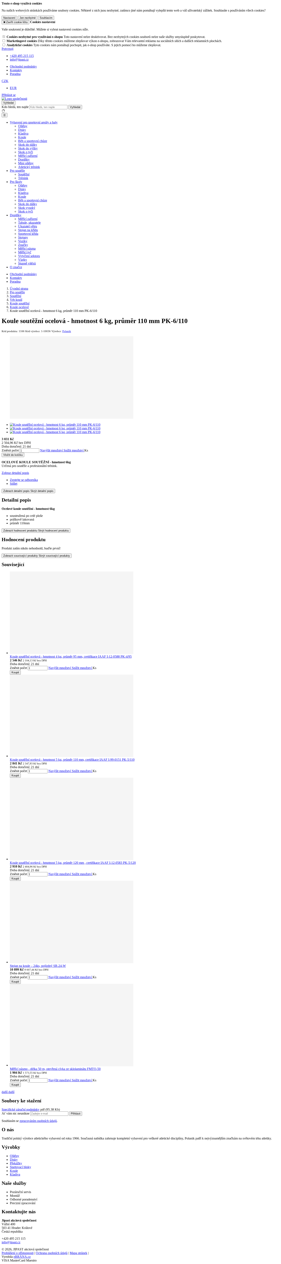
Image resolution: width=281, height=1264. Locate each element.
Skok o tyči (25, 152)
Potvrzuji (7, 49)
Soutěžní (23, 174)
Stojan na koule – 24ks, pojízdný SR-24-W (38, 966)
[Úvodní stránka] (14, 98)
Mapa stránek (78, 1253)
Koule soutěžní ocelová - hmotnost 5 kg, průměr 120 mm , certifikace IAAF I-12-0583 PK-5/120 (73, 862)
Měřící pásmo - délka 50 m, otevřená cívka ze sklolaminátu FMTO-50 (55, 1069)
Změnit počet (10, 450)
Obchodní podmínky (23, 66)
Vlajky (22, 259)
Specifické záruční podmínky (20, 1109)
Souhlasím (46, 17)
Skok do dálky (27, 144)
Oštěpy (22, 126)
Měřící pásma (27, 248)
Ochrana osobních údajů (51, 1253)
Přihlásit (75, 1113)
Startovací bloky (20, 1167)
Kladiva (23, 133)
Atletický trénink (29, 167)
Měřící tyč (24, 252)
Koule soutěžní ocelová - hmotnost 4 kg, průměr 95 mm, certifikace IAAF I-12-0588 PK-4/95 (71, 656)
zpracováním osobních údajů (38, 1121)
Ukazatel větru (27, 226)
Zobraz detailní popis (15, 473)
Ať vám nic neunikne (16, 1113)
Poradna (15, 74)
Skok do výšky (28, 148)
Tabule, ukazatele (29, 222)
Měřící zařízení (27, 156)
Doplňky (24, 159)
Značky (23, 245)
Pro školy (16, 181)
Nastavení (9, 17)
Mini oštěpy (26, 163)
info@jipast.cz (11, 1242)
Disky (22, 130)
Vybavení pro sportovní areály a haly (34, 122)
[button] (5, 81)
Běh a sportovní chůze (32, 141)
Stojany (23, 237)
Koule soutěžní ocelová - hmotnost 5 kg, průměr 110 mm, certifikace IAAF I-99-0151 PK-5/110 (72, 759)
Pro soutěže (17, 170)
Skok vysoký (26, 207)
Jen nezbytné (28, 17)
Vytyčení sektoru (29, 256)
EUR (13, 88)
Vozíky (22, 241)
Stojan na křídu (28, 230)
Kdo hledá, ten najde (15, 107)
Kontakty (16, 70)
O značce (16, 267)
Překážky (16, 1163)
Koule (22, 137)
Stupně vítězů (27, 263)
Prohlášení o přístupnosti (18, 1253)
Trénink (23, 178)
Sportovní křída (28, 233)
